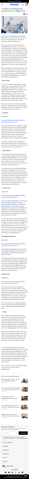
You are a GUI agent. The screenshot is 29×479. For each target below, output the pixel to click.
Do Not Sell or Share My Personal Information (14, 477)
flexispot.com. (5, 369)
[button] (14, 442)
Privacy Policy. (24, 438)
